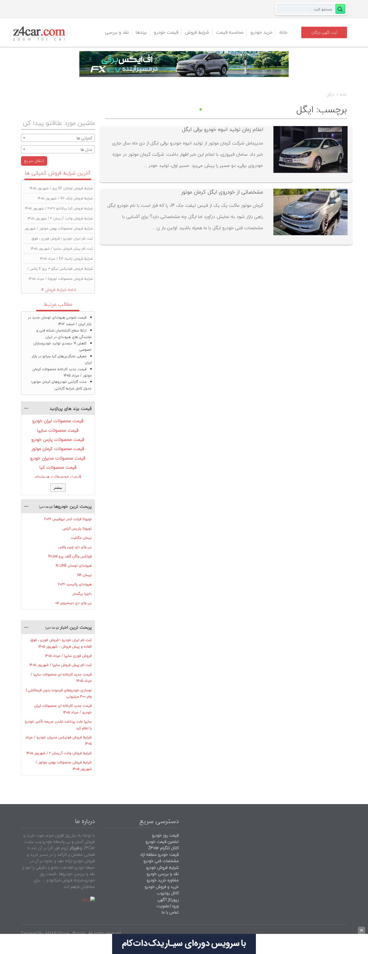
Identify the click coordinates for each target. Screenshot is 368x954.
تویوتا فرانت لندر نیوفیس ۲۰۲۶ (68, 519)
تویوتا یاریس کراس (77, 529)
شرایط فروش (197, 32)
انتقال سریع (34, 160)
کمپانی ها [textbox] (84, 138)
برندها (141, 32)
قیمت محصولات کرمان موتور (58, 448)
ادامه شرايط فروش (60, 289)
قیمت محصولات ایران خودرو (57, 420)
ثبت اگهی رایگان (324, 32)
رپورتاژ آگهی (168, 899)
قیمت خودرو (166, 32)
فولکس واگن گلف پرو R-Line (70, 556)
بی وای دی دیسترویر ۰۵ (73, 603)
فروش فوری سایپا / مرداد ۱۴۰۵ (68, 656)
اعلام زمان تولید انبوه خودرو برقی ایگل (222, 129)
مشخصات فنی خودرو (160, 860)
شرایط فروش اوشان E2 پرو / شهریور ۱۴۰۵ (61, 188)
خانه (283, 32)
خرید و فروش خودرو (161, 886)
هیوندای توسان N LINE (74, 566)
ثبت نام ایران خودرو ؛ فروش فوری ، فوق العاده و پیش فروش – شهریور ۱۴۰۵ (61, 643)
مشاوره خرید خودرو (162, 880)
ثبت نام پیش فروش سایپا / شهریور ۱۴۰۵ (62, 249)
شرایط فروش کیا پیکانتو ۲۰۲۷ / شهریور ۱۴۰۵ (59, 208)
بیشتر (57, 487)
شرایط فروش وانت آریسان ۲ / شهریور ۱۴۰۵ (60, 218)
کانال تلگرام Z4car (163, 847)
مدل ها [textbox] (86, 149)
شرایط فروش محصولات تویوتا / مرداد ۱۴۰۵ (61, 279)
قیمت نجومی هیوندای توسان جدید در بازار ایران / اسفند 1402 (60, 320)
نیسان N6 (84, 575)
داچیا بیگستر (82, 594)
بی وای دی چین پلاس (75, 547)
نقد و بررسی (117, 32)
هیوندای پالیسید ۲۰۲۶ (75, 584)
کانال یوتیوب (167, 893)
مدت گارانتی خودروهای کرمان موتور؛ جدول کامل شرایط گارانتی (61, 385)
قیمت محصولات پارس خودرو (57, 439)
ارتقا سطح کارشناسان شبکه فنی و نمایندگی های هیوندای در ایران (64, 333)
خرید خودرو (261, 32)
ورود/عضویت (167, 905)
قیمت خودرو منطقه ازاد (159, 854)
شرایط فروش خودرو (162, 867)
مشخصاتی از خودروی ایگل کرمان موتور (222, 192)
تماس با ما (170, 912)
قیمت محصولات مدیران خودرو (57, 458)
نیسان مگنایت (81, 538)
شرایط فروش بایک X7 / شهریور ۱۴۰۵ (65, 198)
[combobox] (58, 138)
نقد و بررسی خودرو (163, 873)
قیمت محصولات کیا (57, 467)
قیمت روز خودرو (165, 835)
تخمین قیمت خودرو (162, 841)
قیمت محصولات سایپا (57, 430)
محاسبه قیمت (230, 32)
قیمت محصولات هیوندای (57, 476)
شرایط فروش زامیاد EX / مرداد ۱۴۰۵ (66, 259)
